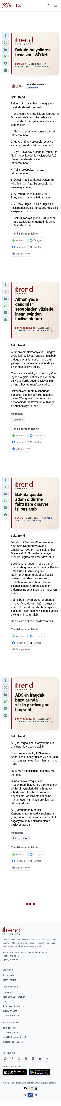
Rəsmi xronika (9, 980)
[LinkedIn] (40, 1059)
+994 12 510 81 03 (11, 956)
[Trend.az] (11, 6)
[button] (5, 35)
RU (36, 1095)
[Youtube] (26, 1059)
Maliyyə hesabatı (11, 1015)
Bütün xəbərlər (32, 88)
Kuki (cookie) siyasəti (13, 1042)
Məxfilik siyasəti (10, 1032)
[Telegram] (33, 1059)
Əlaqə (5, 1001)
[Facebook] (12, 1059)
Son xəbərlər (8, 975)
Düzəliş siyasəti (10, 1011)
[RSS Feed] (46, 1059)
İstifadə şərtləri (10, 1028)
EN (24, 1095)
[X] (19, 1059)
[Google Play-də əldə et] (39, 1072)
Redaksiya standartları (13, 1006)
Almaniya (18, 419)
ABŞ (25, 838)
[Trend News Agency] (11, 931)
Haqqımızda (8, 992)
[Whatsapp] (5, 1059)
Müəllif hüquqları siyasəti (14, 1037)
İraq (15, 838)
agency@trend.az (10, 960)
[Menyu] (55, 6)
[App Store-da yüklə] (15, 1072)
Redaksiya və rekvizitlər (14, 997)
